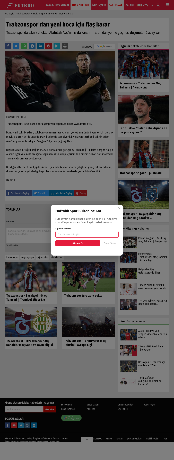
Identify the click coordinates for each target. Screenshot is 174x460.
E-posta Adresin (63, 228)
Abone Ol (77, 243)
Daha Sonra (110, 243)
